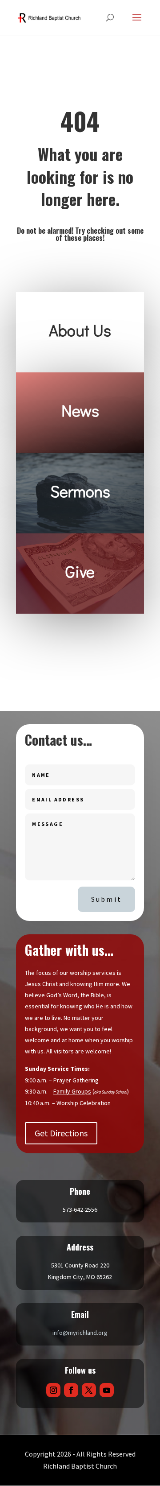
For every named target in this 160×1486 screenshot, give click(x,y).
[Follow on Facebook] (71, 1390)
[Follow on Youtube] (107, 1390)
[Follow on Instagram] (53, 1390)
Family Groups (72, 1091)
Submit (106, 899)
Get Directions (61, 1133)
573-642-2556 (80, 1209)
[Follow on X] (89, 1390)
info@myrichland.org (80, 1333)
